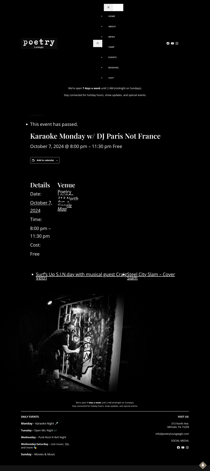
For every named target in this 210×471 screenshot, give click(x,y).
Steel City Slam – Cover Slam (151, 276)
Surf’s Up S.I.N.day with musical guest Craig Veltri (81, 276)
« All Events (37, 115)
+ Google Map (65, 205)
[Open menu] (97, 43)
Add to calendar (45, 160)
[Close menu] (108, 7)
